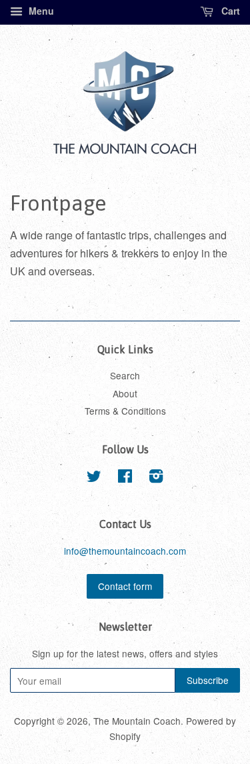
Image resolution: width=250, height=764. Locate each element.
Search (125, 375)
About (125, 393)
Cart (229, 10)
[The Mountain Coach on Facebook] (125, 478)
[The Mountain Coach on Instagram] (156, 478)
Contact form (125, 586)
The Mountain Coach (137, 720)
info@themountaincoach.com (125, 550)
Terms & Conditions (125, 410)
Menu (40, 10)
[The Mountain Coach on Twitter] (94, 478)
